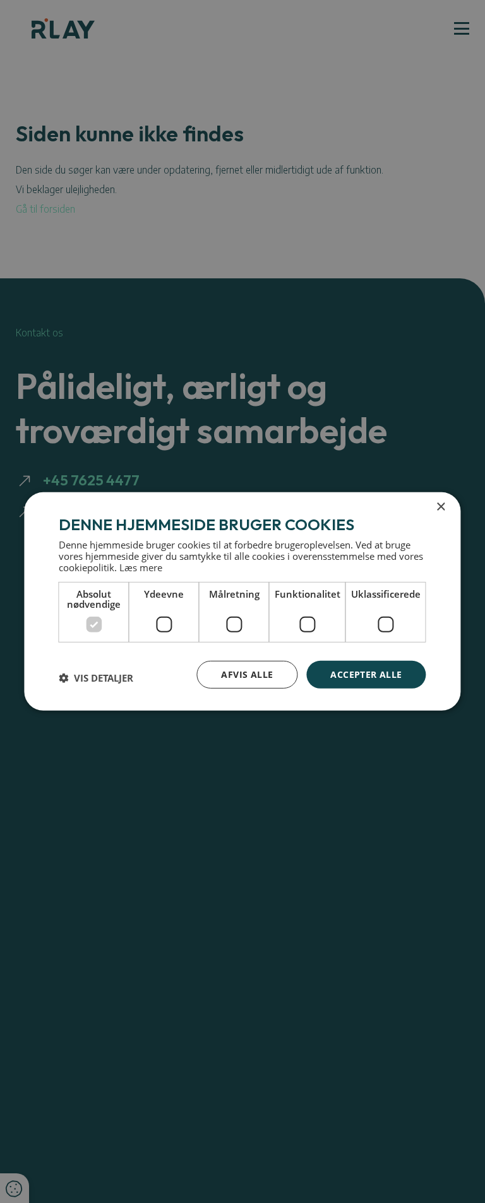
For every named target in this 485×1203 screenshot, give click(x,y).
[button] (96, 678)
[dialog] (242, 601)
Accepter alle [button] (366, 674)
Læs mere (140, 566)
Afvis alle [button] (247, 674)
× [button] (440, 507)
